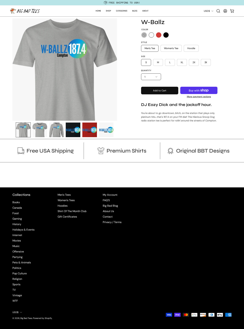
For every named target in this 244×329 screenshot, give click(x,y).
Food (15, 213)
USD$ (207, 10)
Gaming (17, 219)
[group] (122, 2)
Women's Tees (66, 200)
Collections (21, 195)
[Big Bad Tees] (25, 11)
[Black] (166, 35)
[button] (108, 10)
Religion (17, 279)
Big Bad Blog (110, 205)
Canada (17, 208)
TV (14, 290)
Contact (108, 216)
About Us (108, 211)
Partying (17, 257)
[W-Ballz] (23, 129)
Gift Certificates (67, 216)
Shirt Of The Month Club (72, 211)
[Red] (158, 35)
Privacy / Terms (112, 222)
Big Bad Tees (26, 318)
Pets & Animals (21, 262)
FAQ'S (106, 200)
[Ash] (144, 35)
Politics (16, 268)
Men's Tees (64, 195)
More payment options (199, 96)
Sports (16, 284)
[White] (151, 35)
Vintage (17, 295)
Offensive (18, 251)
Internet (17, 235)
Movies (16, 240)
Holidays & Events (23, 229)
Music (16, 246)
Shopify (48, 318)
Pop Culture (19, 273)
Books (16, 202)
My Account (110, 195)
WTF (15, 301)
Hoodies (63, 205)
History (16, 224)
